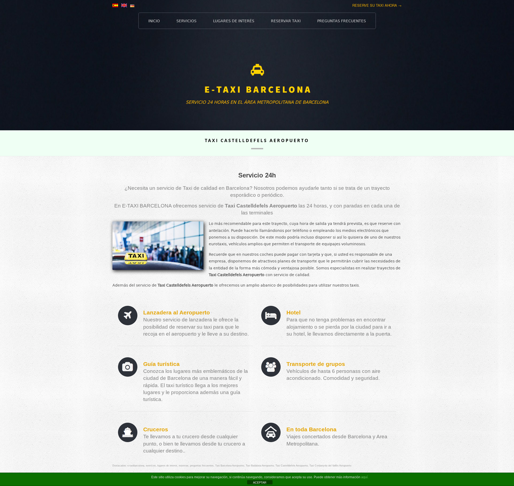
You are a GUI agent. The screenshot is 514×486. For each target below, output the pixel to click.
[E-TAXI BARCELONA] (257, 81)
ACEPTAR (259, 482)
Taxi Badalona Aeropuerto (260, 465)
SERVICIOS (186, 21)
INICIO (154, 21)
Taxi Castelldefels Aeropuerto (291, 465)
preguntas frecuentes (202, 465)
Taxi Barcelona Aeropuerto (229, 465)
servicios (151, 465)
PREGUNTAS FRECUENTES (341, 21)
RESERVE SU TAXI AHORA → (377, 5)
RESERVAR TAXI (286, 21)
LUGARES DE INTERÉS (233, 21)
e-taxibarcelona (135, 465)
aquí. (364, 477)
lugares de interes (167, 465)
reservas (183, 465)
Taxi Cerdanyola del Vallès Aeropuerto (330, 465)
